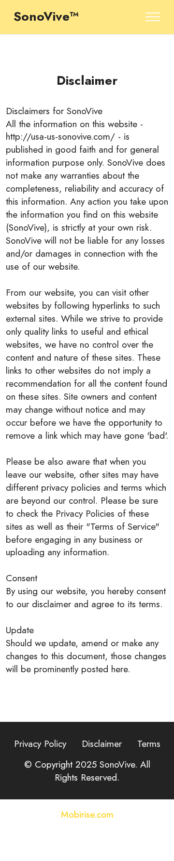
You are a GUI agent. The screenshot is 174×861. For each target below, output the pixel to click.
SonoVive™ (46, 17)
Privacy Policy (40, 743)
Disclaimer (102, 743)
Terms (148, 743)
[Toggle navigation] (152, 17)
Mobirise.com (87, 814)
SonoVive (84, 110)
